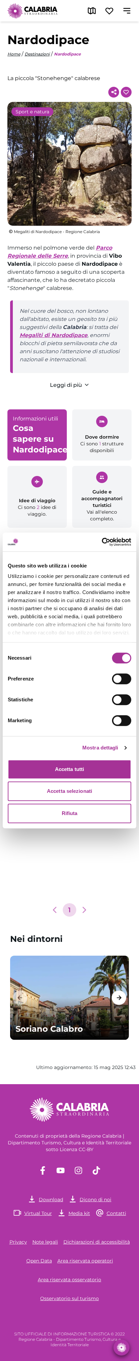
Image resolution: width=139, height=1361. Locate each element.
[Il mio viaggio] (109, 10)
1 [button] (69, 910)
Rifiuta (70, 813)
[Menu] (127, 10)
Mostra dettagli (100, 747)
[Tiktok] (96, 1170)
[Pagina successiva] (84, 910)
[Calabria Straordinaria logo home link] (32, 11)
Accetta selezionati (69, 791)
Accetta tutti (69, 769)
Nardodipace (67, 54)
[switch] (121, 678)
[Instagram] (78, 1170)
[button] (54, 910)
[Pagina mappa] (91, 10)
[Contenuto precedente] (20, 997)
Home (13, 54)
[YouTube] (60, 1170)
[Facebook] (43, 1170)
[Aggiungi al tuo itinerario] (126, 92)
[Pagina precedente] (54, 910)
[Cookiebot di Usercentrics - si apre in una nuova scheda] (101, 542)
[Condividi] (113, 92)
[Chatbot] (121, 1347)
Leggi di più (66, 385)
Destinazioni (37, 54)
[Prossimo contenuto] (119, 997)
